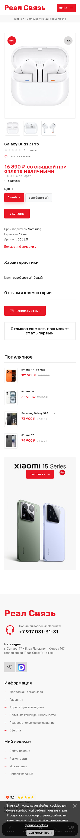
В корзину (17, 213)
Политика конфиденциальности (32, 715)
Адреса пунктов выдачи (26, 707)
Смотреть (38, 474)
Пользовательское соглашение (32, 723)
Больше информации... (20, 247)
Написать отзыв (27, 310)
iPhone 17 (27, 435)
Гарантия (16, 700)
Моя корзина (18, 766)
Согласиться (40, 832)
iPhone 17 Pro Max (33, 369)
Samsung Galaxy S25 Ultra (38, 413)
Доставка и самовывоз (26, 692)
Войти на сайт (19, 751)
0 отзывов (30, 150)
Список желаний (21, 774)
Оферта (15, 730)
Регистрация (18, 758)
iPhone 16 (27, 391)
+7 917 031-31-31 (38, 632)
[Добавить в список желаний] (40, 156)
